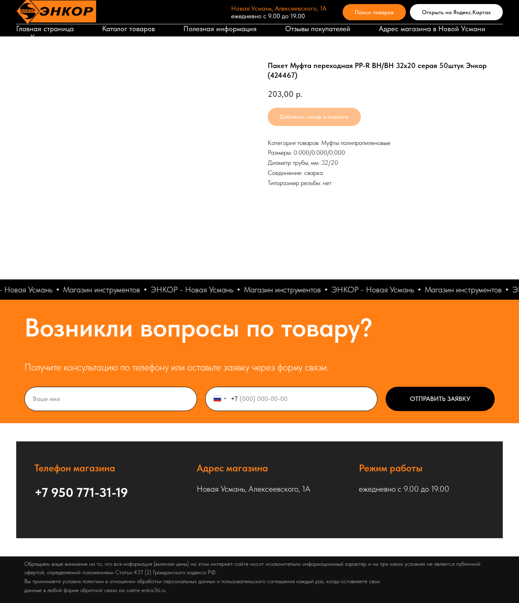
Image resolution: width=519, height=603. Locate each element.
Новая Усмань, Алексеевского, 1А (278, 8)
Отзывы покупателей (317, 28)
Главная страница (45, 28)
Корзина (44, 37)
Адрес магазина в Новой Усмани (432, 28)
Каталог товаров (128, 28)
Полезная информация (220, 28)
